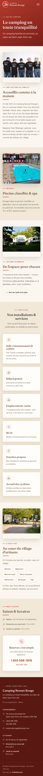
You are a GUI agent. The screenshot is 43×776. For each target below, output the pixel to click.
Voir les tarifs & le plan (18, 292)
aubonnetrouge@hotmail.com (17, 728)
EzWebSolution (17, 772)
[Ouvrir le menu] (38, 4)
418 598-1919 (21, 665)
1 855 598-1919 (21, 660)
